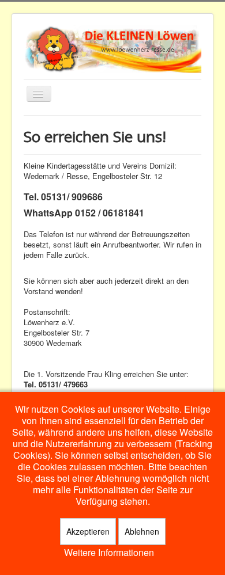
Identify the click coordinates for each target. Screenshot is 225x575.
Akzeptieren (88, 531)
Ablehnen (142, 531)
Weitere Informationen (109, 552)
